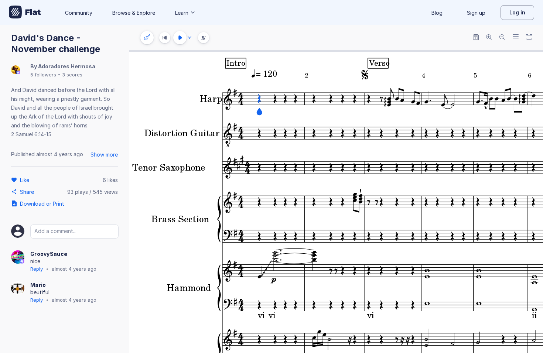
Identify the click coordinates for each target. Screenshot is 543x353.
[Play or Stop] (180, 37)
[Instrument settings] (147, 37)
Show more (104, 154)
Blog (437, 13)
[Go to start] (164, 37)
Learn (181, 13)
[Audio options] (189, 37)
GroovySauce (48, 254)
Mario (38, 285)
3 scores (72, 75)
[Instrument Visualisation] (203, 37)
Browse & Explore (133, 13)
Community (78, 13)
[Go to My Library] (25, 13)
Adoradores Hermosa (66, 66)
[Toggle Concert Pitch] (475, 38)
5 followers (43, 75)
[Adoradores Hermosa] (15, 70)
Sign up (476, 13)
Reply (36, 269)
